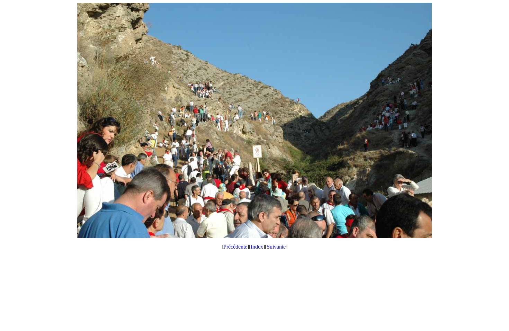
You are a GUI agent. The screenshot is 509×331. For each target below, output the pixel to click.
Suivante (276, 247)
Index (257, 247)
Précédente (235, 247)
